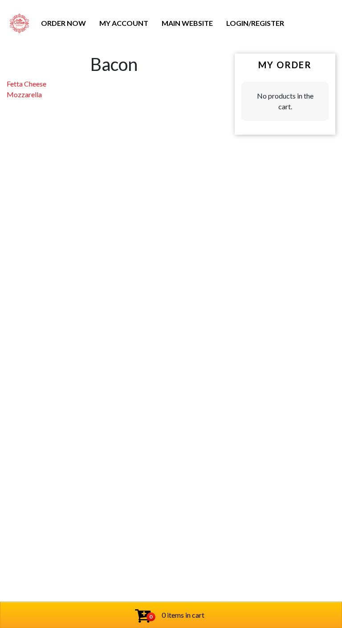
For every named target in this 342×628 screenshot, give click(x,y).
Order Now (63, 23)
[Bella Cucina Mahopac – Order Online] (19, 23)
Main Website (187, 23)
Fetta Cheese (26, 83)
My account (123, 23)
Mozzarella (24, 94)
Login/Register (255, 23)
